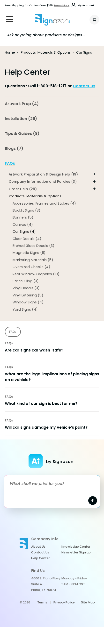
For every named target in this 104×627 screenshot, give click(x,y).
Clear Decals (27, 238)
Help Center (40, 558)
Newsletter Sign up (76, 552)
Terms (42, 602)
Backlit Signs (26, 210)
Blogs (14, 148)
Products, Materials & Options (46, 52)
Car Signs (24, 231)
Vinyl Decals (26, 288)
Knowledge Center (75, 547)
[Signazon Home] (52, 19)
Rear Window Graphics (36, 274)
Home (10, 52)
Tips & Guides (22, 133)
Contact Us (84, 86)
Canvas (23, 224)
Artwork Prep (22, 104)
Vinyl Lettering (28, 295)
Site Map (88, 602)
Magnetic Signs (29, 252)
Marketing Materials (33, 259)
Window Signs (28, 302)
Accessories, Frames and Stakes (44, 203)
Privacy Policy (64, 602)
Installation (21, 118)
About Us (38, 547)
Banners (23, 217)
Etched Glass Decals (33, 245)
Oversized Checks (31, 266)
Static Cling (26, 281)
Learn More (61, 5)
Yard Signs (25, 309)
